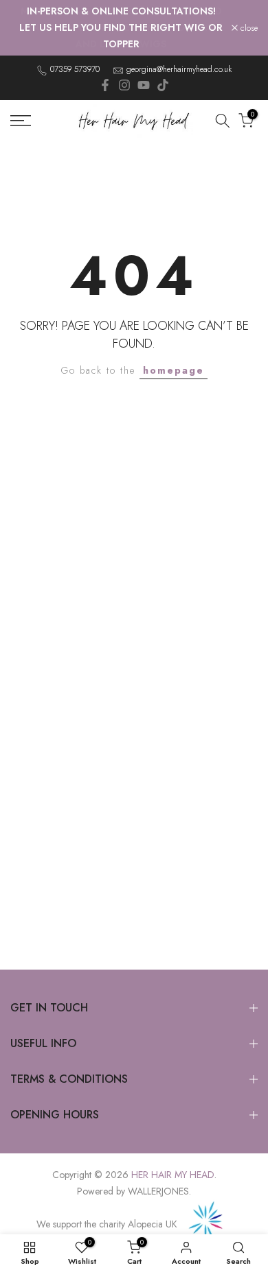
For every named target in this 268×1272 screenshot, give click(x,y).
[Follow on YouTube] (143, 85)
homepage (173, 370)
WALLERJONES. (159, 1191)
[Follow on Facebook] (105, 85)
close (248, 28)
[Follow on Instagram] (124, 85)
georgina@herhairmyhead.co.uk (179, 69)
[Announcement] (121, 27)
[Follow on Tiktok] (163, 85)
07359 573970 (75, 69)
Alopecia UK (154, 1224)
